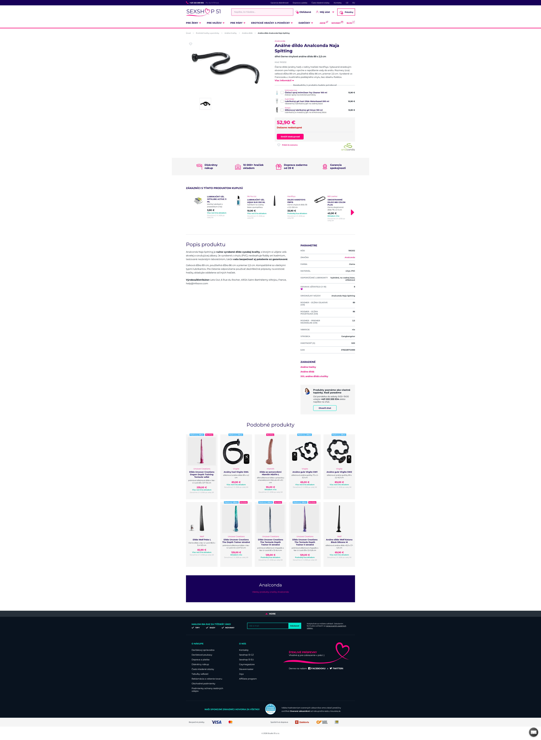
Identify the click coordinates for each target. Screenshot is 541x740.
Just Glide (289, 99)
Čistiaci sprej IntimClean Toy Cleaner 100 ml (306, 92)
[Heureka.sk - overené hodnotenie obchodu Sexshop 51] (270, 714)
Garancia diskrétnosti (280, 3)
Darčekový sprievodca (203, 650)
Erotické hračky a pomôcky (270, 23)
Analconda (280, 41)
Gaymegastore (247, 664)
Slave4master (246, 669)
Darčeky (304, 23)
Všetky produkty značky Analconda (270, 592)
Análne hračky (231, 33)
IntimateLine (291, 90)
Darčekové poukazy (202, 654)
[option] (210, 206)
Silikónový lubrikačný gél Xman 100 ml (304, 110)
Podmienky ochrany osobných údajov (207, 689)
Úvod (188, 33)
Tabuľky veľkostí (200, 674)
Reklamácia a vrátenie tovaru (207, 678)
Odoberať (294, 626)
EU (353, 3)
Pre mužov (214, 23)
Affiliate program (248, 678)
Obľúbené (304, 12)
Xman (288, 108)
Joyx (241, 674)
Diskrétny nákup (200, 664)
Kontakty (338, 3)
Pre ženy (192, 23)
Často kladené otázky (320, 3)
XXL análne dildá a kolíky (314, 376)
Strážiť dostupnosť (290, 136)
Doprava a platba (300, 3)
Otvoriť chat (325, 408)
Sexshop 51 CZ (246, 654)
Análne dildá (247, 33)
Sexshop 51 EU (246, 659)
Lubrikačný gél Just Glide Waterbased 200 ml (307, 101)
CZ (347, 3)
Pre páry (236, 23)
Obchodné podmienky (203, 683)
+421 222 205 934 (196, 3)
